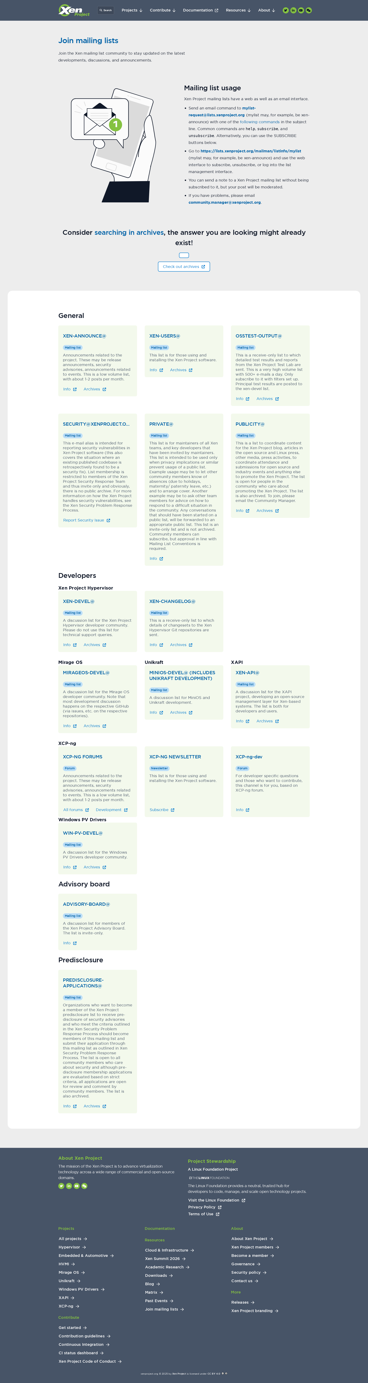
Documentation (198, 10)
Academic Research (164, 1267)
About (264, 10)
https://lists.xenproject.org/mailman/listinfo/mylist (251, 151)
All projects (70, 1238)
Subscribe (160, 809)
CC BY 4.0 (214, 1373)
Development (109, 809)
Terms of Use (201, 1213)
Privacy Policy (202, 1207)
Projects (129, 10)
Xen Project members (252, 1247)
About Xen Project (249, 1238)
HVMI (64, 1264)
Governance (243, 1264)
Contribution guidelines (82, 1336)
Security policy (246, 1272)
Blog (149, 1284)
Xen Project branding (252, 1310)
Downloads (156, 1275)
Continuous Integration (81, 1344)
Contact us (241, 1281)
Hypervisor (69, 1247)
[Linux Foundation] (209, 1178)
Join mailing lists (161, 1309)
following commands (260, 121)
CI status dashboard (78, 1353)
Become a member (249, 1255)
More (236, 1292)
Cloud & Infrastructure (166, 1250)
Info (67, 389)
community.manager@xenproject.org (225, 202)
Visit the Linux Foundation (214, 1200)
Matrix (151, 1292)
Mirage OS (69, 1272)
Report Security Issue (84, 520)
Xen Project (179, 1373)
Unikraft (67, 1281)
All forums (73, 809)
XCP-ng (66, 1306)
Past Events (156, 1300)
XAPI (63, 1297)
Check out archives (181, 266)
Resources (236, 10)
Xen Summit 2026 (162, 1258)
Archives (92, 389)
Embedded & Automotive (83, 1255)
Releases (240, 1302)
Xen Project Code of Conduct (87, 1361)
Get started (70, 1327)
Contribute (160, 10)
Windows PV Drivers (79, 1289)
